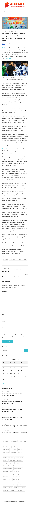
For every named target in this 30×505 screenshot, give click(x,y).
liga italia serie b (6, 465)
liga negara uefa (17, 471)
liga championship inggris (8, 457)
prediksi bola (14, 485)
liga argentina (13, 452)
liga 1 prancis (20, 449)
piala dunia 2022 (6, 485)
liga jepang (14, 465)
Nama (4, 314)
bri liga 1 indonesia (7, 446)
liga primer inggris (6, 476)
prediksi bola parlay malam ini (9, 490)
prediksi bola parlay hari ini (19, 487)
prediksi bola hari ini (23, 485)
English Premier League (17, 446)
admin (12, 44)
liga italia (11, 463)
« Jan (3, 384)
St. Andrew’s (8, 58)
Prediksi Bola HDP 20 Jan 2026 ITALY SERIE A (14, 426)
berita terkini (5, 262)
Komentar (5, 291)
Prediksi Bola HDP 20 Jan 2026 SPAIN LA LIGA (14, 432)
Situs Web (5, 328)
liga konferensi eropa (18, 468)
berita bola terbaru (13, 259)
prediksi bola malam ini (7, 487)
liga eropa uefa (12, 460)
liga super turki (16, 479)
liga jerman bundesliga (7, 468)
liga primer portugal (7, 479)
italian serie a (6, 449)
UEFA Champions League (8, 493)
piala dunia (17, 482)
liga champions (15, 455)
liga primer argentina (17, 474)
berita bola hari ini (13, 441)
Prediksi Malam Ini (20, 490)
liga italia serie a (18, 463)
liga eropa (5, 460)
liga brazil (20, 452)
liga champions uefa (19, 457)
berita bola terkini (22, 259)
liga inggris (5, 463)
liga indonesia (20, 460)
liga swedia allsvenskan (7, 482)
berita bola (5, 259)
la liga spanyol (13, 449)
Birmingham (5, 149)
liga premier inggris (7, 474)
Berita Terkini (13, 31)
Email (4, 321)
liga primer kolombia (16, 476)
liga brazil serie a (6, 455)
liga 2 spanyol (6, 452)
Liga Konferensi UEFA (7, 471)
